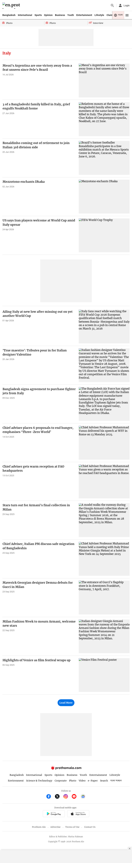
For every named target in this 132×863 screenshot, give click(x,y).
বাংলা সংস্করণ (116, 780)
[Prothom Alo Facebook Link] (50, 797)
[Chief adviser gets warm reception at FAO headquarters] (104, 481)
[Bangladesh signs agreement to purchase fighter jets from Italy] (104, 404)
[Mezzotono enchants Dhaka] (104, 196)
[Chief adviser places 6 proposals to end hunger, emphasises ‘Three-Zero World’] (104, 443)
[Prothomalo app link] (53, 814)
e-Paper (93, 780)
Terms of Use (72, 827)
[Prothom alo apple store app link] (78, 814)
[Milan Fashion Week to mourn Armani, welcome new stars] (104, 636)
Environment (16, 780)
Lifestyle (99, 15)
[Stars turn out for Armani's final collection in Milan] (104, 520)
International (25, 15)
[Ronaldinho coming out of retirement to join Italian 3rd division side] (104, 158)
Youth (70, 15)
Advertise (55, 827)
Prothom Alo (39, 827)
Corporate (61, 780)
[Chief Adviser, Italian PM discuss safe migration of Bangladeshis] (104, 559)
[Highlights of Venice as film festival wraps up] (104, 675)
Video (82, 780)
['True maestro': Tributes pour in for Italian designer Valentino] (104, 365)
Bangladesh (8, 15)
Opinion (48, 15)
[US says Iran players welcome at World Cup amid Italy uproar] (104, 235)
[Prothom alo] (11, 5)
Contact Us (89, 827)
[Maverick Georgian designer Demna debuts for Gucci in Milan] (104, 597)
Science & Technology (39, 780)
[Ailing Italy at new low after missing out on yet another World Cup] (104, 326)
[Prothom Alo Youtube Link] (75, 797)
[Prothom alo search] (112, 5)
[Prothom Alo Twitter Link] (58, 797)
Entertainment (84, 15)
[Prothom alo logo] (66, 769)
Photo (72, 780)
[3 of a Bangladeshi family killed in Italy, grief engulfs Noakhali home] (104, 119)
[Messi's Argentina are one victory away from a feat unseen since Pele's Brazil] (104, 80)
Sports (38, 15)
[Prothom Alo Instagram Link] (67, 797)
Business (60, 15)
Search (104, 780)
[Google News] (83, 796)
